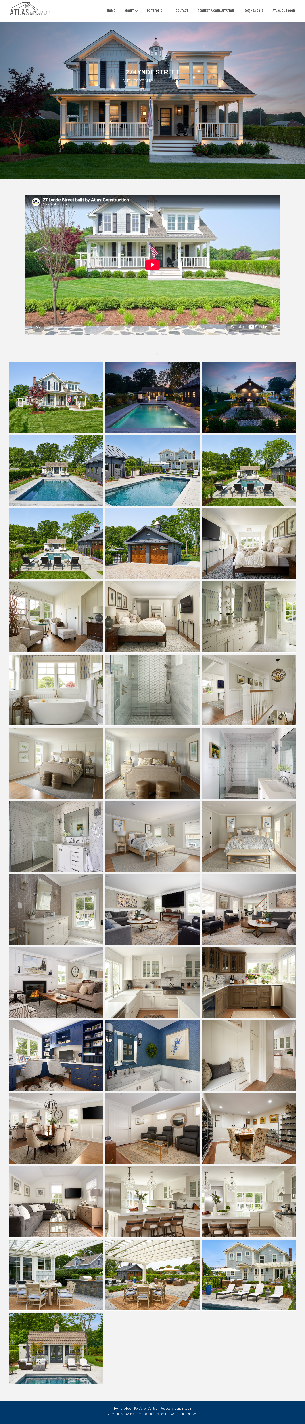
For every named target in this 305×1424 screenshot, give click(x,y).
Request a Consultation (175, 1409)
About (128, 1409)
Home (125, 81)
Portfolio (143, 81)
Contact (153, 1409)
